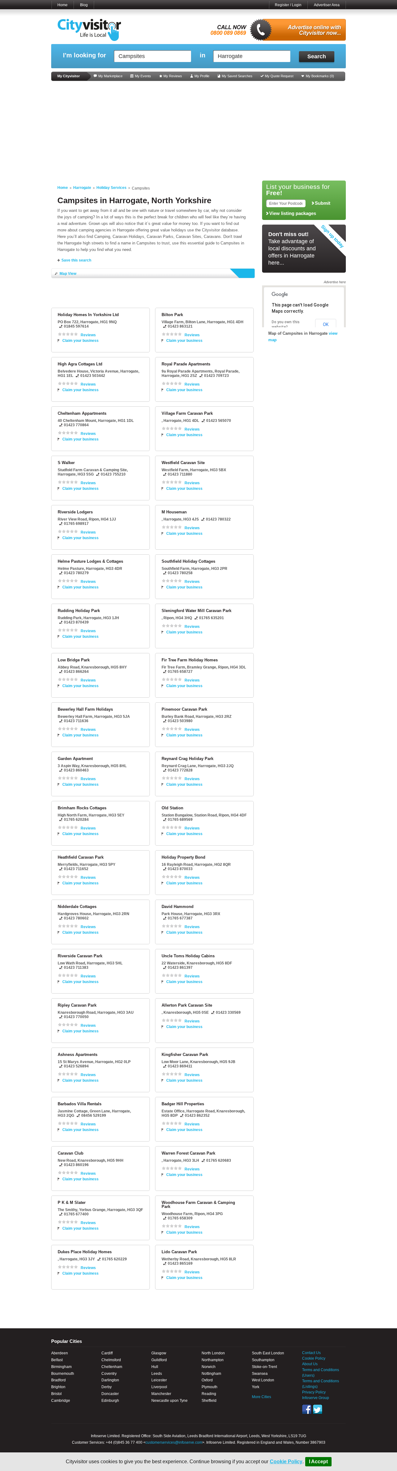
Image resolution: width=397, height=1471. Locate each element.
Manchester (161, 1394)
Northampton (213, 1360)
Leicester (159, 1380)
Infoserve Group (315, 1398)
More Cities (261, 1397)
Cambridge (60, 1400)
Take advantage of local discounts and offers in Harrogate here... (292, 248)
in (202, 55)
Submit (322, 203)
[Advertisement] (198, 130)
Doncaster (110, 1394)
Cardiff (107, 1353)
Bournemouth (62, 1373)
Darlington (110, 1380)
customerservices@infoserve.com (173, 1442)
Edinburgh (110, 1400)
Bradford (58, 1380)
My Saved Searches (237, 76)
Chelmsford (111, 1360)
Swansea (260, 1373)
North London (213, 1353)
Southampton (263, 1360)
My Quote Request (279, 76)
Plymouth (209, 1387)
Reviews (88, 335)
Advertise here (335, 282)
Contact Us (311, 1353)
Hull (154, 1367)
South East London (268, 1353)
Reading (209, 1394)
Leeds (156, 1373)
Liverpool (159, 1387)
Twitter (317, 1409)
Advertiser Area (327, 5)
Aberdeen (59, 1353)
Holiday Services (111, 188)
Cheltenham (111, 1367)
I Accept (318, 1461)
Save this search (76, 260)
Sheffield (209, 1400)
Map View (68, 273)
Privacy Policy (314, 1392)
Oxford (207, 1380)
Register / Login (288, 5)
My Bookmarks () (320, 76)
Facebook (306, 1409)
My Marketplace (110, 76)
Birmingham (61, 1367)
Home (62, 5)
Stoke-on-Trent (264, 1367)
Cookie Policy (286, 1461)
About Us (310, 1364)
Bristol (56, 1394)
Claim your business (80, 340)
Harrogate (82, 188)
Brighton (58, 1387)
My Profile (201, 76)
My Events (143, 76)
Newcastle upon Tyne (169, 1400)
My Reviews (172, 76)
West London (263, 1380)
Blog (84, 5)
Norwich (209, 1367)
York (255, 1387)
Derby (106, 1387)
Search (316, 56)
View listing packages (292, 213)
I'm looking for (84, 55)
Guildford (159, 1360)
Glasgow (158, 1353)
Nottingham (211, 1373)
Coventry (109, 1373)
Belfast (57, 1360)
